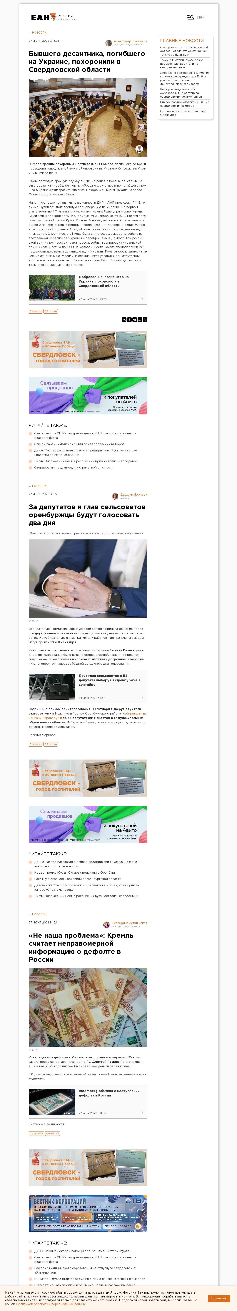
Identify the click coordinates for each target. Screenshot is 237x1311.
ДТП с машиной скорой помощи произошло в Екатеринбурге (81, 1251)
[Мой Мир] (140, 319)
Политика (35, 311)
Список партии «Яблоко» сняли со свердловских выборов (79, 444)
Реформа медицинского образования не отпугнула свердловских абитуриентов (85, 1270)
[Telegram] (134, 319)
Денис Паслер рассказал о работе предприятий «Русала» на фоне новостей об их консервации (85, 452)
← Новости (37, 33)
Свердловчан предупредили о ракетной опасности (74, 467)
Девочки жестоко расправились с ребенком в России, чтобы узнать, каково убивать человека (86, 887)
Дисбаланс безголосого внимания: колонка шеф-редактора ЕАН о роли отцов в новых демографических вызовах (185, 78)
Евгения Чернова (133, 494)
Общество (50, 311)
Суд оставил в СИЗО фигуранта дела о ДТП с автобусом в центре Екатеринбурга (85, 435)
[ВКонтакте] (124, 319)
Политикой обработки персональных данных (51, 1304)
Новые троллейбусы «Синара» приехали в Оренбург (75, 872)
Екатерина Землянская (129, 923)
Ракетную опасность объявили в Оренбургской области (77, 879)
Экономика (36, 1133)
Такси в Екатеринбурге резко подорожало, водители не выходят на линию (181, 64)
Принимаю (219, 1298)
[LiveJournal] (145, 319)
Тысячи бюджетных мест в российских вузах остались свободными (86, 461)
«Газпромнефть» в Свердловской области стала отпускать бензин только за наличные (184, 51)
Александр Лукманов (130, 41)
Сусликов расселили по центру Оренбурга (183, 113)
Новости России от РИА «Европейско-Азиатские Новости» (43, 17)
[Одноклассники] (129, 319)
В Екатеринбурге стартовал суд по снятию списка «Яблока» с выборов (89, 1279)
